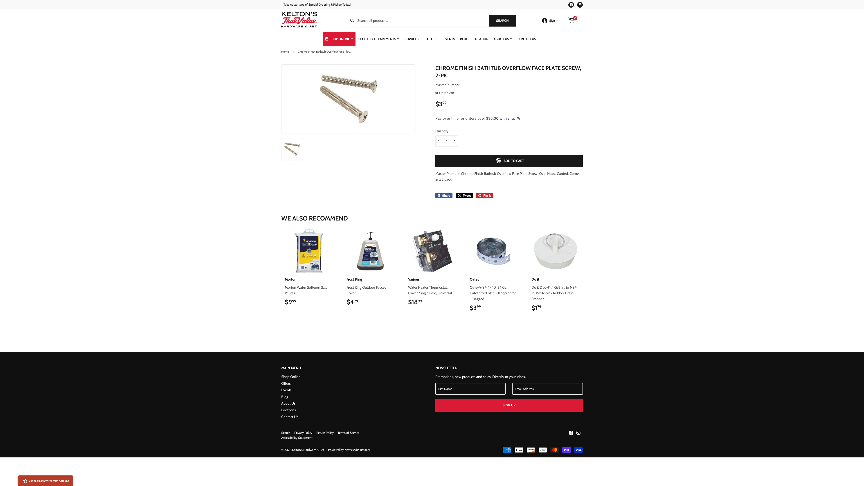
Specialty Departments (377, 39)
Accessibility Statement (297, 437)
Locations (288, 410)
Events (449, 39)
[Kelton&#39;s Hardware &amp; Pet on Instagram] (578, 433)
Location (480, 39)
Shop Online (340, 39)
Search (506, 21)
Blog (464, 39)
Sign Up (509, 405)
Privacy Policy (303, 432)
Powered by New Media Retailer (349, 450)
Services (412, 39)
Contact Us (527, 39)
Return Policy (325, 432)
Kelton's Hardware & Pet (308, 450)
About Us (502, 39)
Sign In (553, 20)
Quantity (441, 131)
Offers (432, 39)
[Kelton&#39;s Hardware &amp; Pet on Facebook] (571, 433)
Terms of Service (348, 432)
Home (285, 51)
